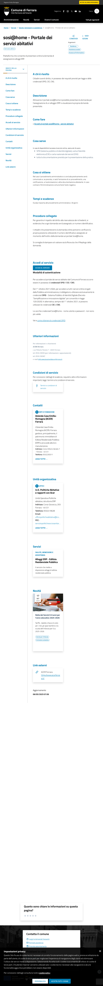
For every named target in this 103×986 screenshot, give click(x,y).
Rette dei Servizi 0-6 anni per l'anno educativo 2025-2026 (47, 616)
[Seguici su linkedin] (79, 11)
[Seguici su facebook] (63, 11)
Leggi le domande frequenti (39, 939)
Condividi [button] (73, 38)
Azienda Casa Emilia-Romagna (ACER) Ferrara (46, 418)
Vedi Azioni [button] (85, 37)
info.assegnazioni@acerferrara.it (50, 359)
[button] (15, 69)
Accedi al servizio (42, 268)
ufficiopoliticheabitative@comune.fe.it (48, 517)
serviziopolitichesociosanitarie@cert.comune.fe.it (48, 523)
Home (6, 27)
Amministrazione (11, 19)
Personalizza (40, 981)
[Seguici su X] (71, 11)
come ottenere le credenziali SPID (51, 320)
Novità (26, 19)
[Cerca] (96, 11)
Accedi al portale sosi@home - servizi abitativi (54, 123)
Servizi (37, 19)
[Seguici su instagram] (67, 11)
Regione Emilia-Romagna (11, 2)
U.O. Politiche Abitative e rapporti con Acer (47, 491)
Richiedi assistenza (36, 942)
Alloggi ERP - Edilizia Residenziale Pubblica (46, 560)
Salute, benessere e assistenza (30, 27)
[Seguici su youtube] (75, 11)
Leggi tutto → (41, 459)
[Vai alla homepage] (7, 11)
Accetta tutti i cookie (59, 981)
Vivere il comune (51, 19)
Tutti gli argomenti (92, 20)
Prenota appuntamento (38, 946)
